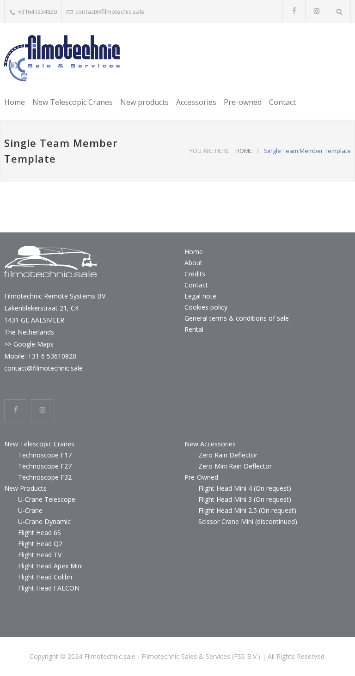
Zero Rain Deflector (227, 455)
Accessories (196, 102)
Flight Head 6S (39, 532)
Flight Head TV (39, 554)
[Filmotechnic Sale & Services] (62, 58)
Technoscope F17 (45, 455)
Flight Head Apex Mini (50, 565)
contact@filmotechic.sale (110, 11)
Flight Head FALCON (49, 588)
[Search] (339, 11)
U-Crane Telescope (46, 499)
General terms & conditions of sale (236, 318)
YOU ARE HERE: (210, 150)
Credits (194, 273)
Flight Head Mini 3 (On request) (244, 499)
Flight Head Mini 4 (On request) (244, 488)
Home (14, 102)
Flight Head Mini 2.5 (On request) (247, 510)
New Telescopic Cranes (72, 102)
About (193, 262)
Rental (193, 329)
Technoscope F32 (45, 477)
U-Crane (30, 510)
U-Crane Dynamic (44, 521)
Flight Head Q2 (40, 543)
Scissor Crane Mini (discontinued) (247, 521)
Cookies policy (205, 307)
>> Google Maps (29, 344)
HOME (243, 150)
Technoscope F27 (45, 466)
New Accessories (210, 443)
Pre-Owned (201, 477)
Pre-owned (243, 102)
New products (144, 102)
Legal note (200, 296)
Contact (282, 102)
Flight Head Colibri (45, 576)
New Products (25, 488)
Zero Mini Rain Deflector (235, 466)
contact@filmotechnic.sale (43, 368)
